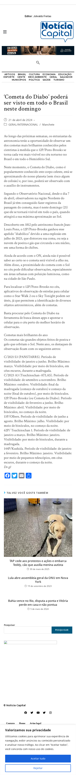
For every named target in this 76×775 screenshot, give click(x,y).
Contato (10, 723)
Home (22, 723)
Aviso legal (35, 723)
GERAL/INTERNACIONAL (23, 124)
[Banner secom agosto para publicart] (38, 50)
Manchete (48, 124)
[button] (19, 32)
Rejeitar (38, 768)
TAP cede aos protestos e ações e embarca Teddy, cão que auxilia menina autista (38, 563)
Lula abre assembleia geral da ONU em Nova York (38, 580)
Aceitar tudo (38, 758)
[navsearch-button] (38, 62)
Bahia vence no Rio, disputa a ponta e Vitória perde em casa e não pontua (38, 603)
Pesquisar (9, 625)
